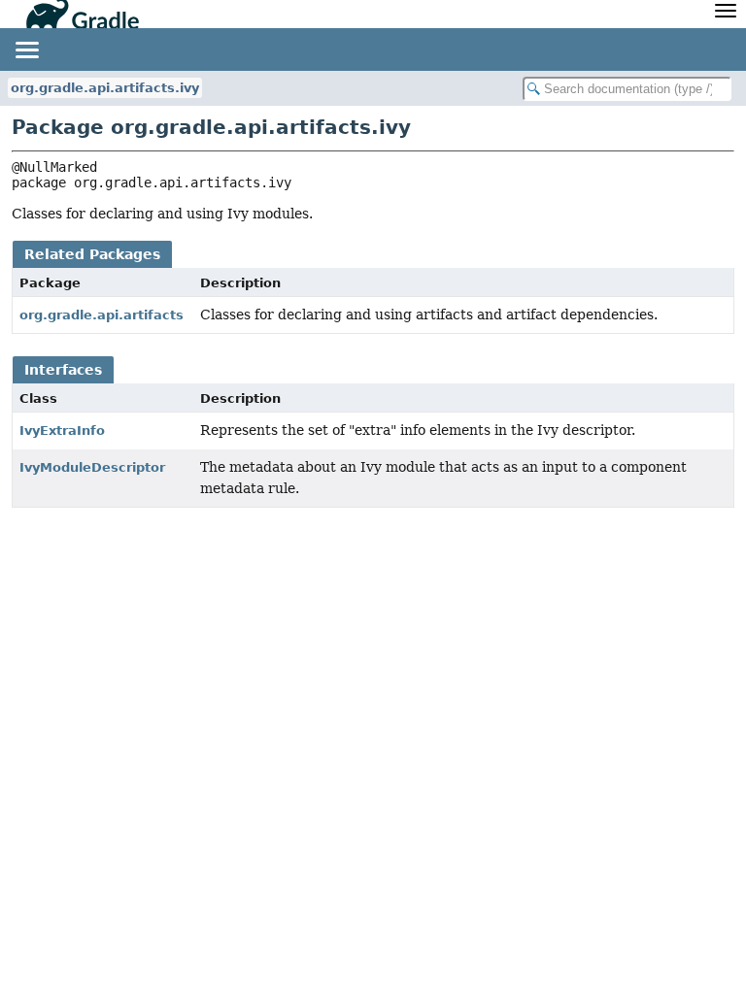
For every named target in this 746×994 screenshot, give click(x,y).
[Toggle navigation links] (26, 49)
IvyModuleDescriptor (92, 467)
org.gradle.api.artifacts (101, 315)
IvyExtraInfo (62, 430)
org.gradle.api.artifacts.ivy (105, 88)
